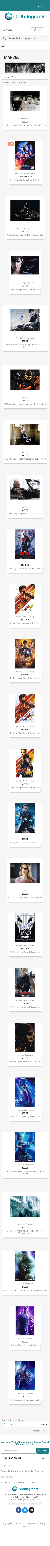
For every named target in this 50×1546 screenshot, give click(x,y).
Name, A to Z (25, 77)
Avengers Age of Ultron (25, 945)
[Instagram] (31, 1510)
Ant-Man (25, 397)
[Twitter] (25, 1510)
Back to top (39, 1430)
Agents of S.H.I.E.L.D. (25, 228)
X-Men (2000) (25, 118)
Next (44, 1424)
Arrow (25, 891)
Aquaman (25, 836)
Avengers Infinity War (25, 1165)
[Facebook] (19, 1510)
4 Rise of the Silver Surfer (25, 173)
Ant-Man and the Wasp (25, 617)
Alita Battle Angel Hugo (25, 338)
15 (12, 1424)
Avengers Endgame (25, 1055)
